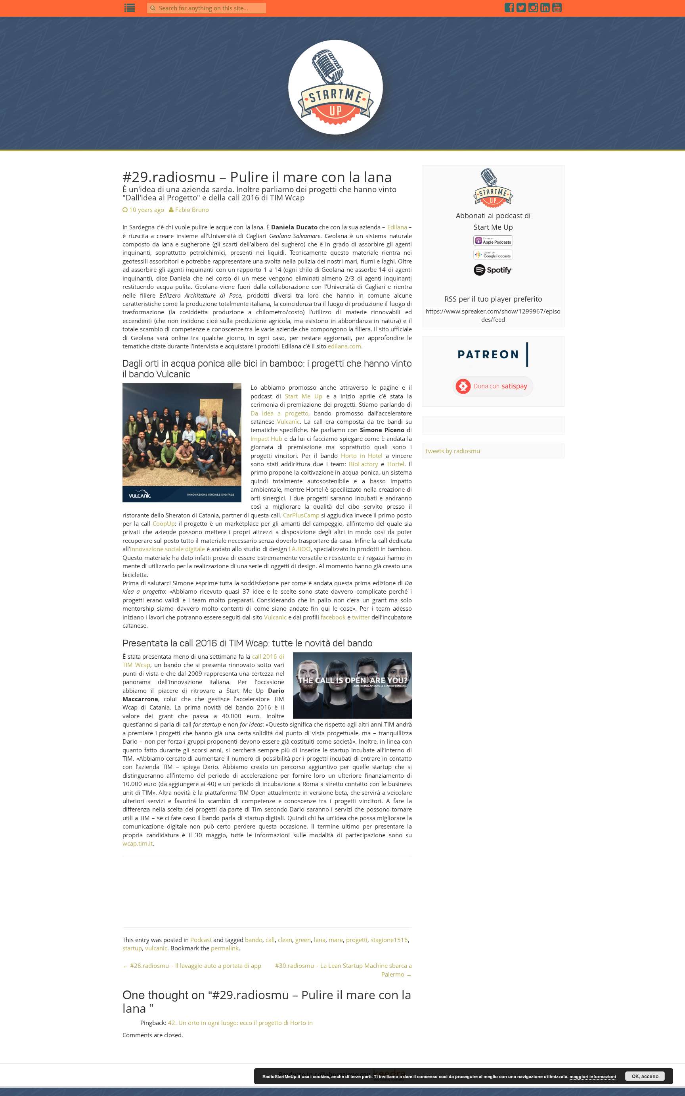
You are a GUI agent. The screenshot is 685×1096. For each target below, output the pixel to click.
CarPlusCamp (301, 515)
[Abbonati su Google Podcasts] (493, 254)
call (270, 940)
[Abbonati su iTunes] (493, 240)
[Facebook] (510, 9)
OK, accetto (645, 1076)
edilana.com (344, 346)
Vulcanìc (288, 421)
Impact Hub (267, 438)
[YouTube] (557, 9)
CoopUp (164, 523)
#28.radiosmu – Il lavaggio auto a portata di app (191, 965)
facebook (333, 617)
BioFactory (363, 464)
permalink (225, 948)
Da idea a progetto (279, 413)
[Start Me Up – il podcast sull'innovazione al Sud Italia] (342, 92)
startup (132, 948)
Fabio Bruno (192, 209)
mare (336, 940)
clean (285, 940)
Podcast (201, 940)
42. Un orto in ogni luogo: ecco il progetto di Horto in (240, 1023)
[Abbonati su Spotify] (493, 269)
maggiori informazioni (593, 1076)
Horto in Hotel (362, 456)
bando (253, 940)
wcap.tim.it (137, 843)
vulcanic (156, 948)
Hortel (395, 464)
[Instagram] (533, 9)
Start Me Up (303, 396)
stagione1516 (389, 940)
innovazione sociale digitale (167, 549)
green (303, 940)
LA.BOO (300, 549)
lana (319, 940)
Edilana (397, 227)
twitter (361, 617)
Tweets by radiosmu (452, 451)
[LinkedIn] (545, 9)
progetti (356, 940)
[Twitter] (522, 9)
